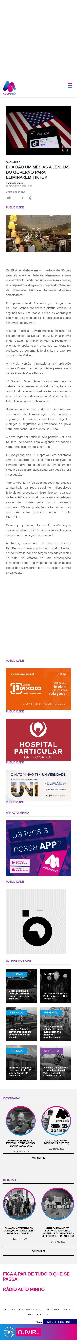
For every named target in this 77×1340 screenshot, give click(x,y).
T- (16, 198)
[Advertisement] (38, 38)
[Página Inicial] (9, 87)
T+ (23, 198)
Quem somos (10, 1310)
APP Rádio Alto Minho (52, 1310)
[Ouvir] (9, 197)
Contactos (68, 1310)
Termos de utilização (38, 1315)
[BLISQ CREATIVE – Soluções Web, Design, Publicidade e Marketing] (38, 1322)
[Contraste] (30, 198)
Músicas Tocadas (25, 1310)
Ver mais (38, 1157)
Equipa (37, 1310)
